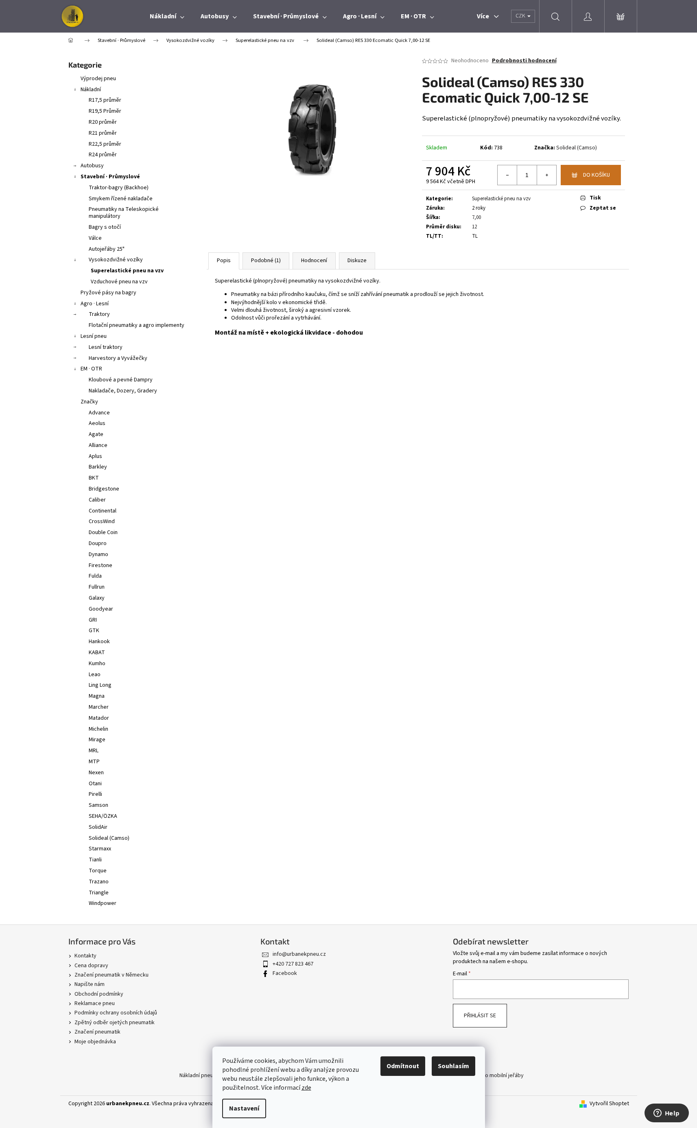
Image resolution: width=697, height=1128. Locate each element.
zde (306, 1087)
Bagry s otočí (105, 227)
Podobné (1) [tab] (266, 260)
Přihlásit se (480, 1016)
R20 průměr (103, 122)
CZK (521, 16)
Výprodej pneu (98, 78)
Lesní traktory (105, 347)
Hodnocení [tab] (314, 260)
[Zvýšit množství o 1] (546, 175)
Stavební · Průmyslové (110, 177)
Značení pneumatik (97, 1032)
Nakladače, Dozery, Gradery (123, 391)
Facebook (285, 973)
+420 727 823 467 (293, 964)
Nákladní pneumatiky (204, 1075)
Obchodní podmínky (98, 994)
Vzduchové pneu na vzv (119, 282)
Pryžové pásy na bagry (108, 293)
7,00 (476, 217)
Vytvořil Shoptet (609, 1104)
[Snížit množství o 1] (507, 175)
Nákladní (91, 89)
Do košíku (596, 175)
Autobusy (92, 166)
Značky (89, 402)
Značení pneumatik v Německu (111, 975)
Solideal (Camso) (576, 148)
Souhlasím (453, 1066)
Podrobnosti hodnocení (524, 61)
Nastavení (244, 1108)
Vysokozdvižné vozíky (116, 260)
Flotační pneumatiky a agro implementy (136, 325)
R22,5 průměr (105, 144)
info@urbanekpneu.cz (299, 954)
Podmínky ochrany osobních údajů (115, 1013)
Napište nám (89, 984)
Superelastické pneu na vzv (127, 271)
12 (474, 226)
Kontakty (85, 956)
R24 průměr (103, 155)
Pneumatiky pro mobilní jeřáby (487, 1075)
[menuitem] (167, 16)
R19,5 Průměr (105, 111)
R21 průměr (103, 133)
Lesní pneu (94, 336)
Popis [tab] (224, 260)
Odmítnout (403, 1066)
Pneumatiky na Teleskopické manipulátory (124, 212)
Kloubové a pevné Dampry (121, 380)
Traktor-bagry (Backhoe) (119, 188)
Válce (95, 238)
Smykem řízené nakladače (121, 199)
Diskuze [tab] (357, 260)
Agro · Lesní (95, 304)
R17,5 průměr (105, 100)
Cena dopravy (91, 966)
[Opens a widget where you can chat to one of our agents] (666, 1114)
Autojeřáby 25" (107, 249)
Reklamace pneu (94, 1003)
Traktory (99, 314)
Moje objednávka (95, 1042)
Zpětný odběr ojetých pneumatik (114, 1022)
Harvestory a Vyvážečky (118, 358)
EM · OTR (91, 369)
